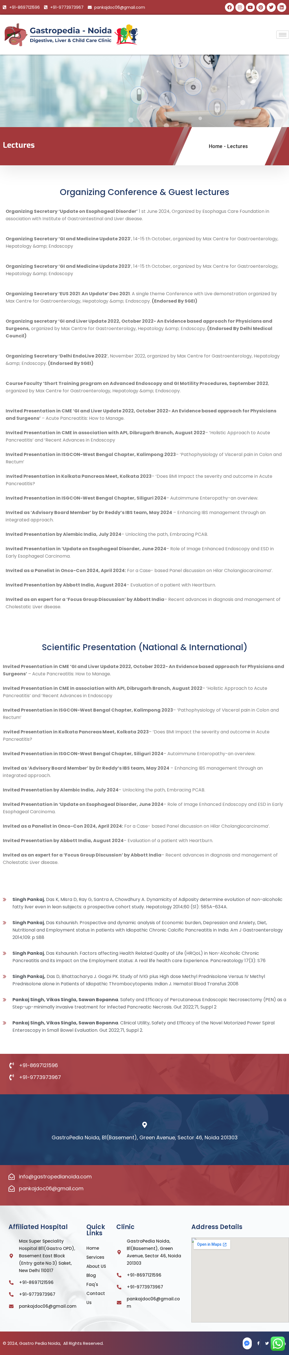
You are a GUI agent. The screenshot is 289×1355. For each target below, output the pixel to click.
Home (215, 146)
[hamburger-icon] (282, 35)
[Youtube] (250, 7)
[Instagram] (239, 7)
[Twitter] (265, 1343)
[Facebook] (229, 7)
